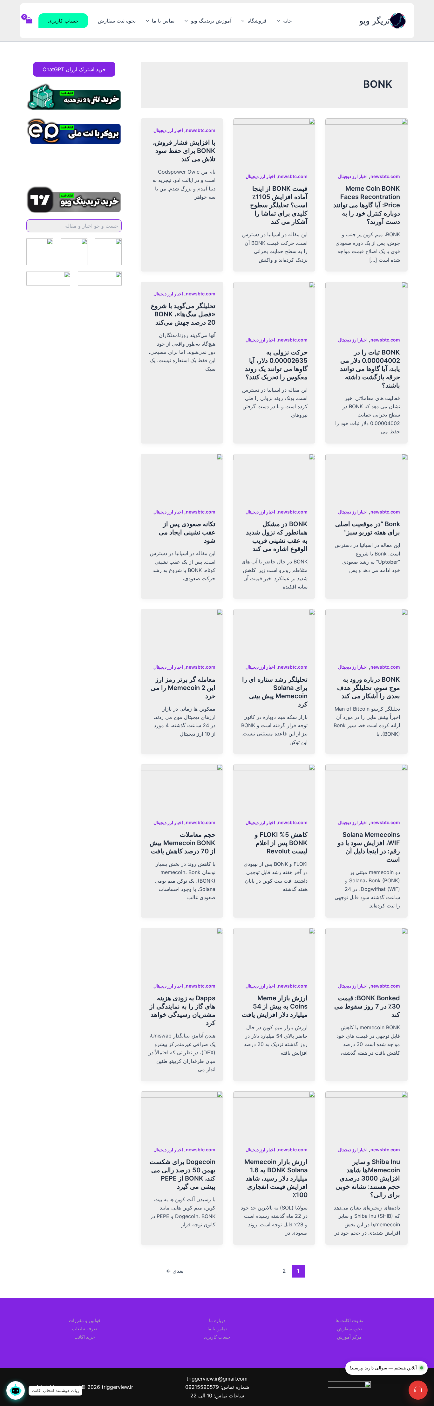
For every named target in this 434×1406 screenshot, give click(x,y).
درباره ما (217, 1320)
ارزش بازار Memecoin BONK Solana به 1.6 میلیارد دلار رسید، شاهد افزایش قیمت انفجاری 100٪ (276, 1178)
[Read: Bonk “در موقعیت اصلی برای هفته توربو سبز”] (366, 476)
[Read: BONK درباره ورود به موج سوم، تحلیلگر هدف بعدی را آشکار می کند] (366, 631)
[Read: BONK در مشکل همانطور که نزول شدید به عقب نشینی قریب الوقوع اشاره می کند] (274, 476)
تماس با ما (163, 20)
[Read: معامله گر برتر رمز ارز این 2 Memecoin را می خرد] (182, 631)
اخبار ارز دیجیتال (353, 176)
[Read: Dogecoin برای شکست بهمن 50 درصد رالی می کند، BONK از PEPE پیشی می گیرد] (182, 1114)
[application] (280, 20)
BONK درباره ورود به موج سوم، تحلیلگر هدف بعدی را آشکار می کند (368, 688)
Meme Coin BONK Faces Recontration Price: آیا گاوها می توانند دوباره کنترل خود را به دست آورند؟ (366, 205)
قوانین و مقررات (84, 1320)
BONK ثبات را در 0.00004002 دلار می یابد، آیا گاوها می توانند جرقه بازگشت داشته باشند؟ (370, 368)
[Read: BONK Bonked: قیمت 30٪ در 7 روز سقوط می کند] (366, 950)
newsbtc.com (385, 176)
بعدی (175, 1270)
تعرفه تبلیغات (84, 1328)
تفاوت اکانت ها (349, 1320)
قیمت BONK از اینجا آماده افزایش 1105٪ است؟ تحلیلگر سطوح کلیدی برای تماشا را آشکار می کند (279, 205)
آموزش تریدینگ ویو (211, 20)
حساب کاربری (217, 1337)
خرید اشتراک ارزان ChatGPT (74, 69)
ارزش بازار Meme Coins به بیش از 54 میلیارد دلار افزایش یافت (275, 1006)
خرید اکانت (84, 1337)
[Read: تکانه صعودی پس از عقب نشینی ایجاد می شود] (182, 476)
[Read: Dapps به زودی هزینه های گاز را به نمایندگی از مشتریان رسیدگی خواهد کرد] (182, 950)
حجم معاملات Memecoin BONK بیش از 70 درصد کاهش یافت (182, 843)
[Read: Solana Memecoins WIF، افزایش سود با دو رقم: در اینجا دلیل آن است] (366, 786)
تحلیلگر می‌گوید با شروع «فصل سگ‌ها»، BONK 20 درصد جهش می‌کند (183, 314)
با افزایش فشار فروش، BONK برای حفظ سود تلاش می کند (184, 151)
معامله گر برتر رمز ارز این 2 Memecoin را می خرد (183, 688)
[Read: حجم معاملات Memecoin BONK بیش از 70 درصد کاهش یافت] (182, 786)
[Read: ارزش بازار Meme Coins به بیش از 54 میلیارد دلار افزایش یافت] (274, 950)
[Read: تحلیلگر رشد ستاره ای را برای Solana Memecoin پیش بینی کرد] (274, 631)
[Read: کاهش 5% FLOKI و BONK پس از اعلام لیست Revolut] (274, 786)
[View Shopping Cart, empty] (29, 20)
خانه (287, 20)
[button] (63, 20)
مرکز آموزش (349, 1337)
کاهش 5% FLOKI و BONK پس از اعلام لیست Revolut (281, 843)
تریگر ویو (374, 20)
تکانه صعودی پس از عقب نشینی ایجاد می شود (187, 532)
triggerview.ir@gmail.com (217, 1378)
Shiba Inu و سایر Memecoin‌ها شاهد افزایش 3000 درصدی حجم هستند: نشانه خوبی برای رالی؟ (368, 1178)
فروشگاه (257, 20)
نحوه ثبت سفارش (117, 20)
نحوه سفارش (349, 1328)
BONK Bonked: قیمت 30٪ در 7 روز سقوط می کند (367, 1006)
